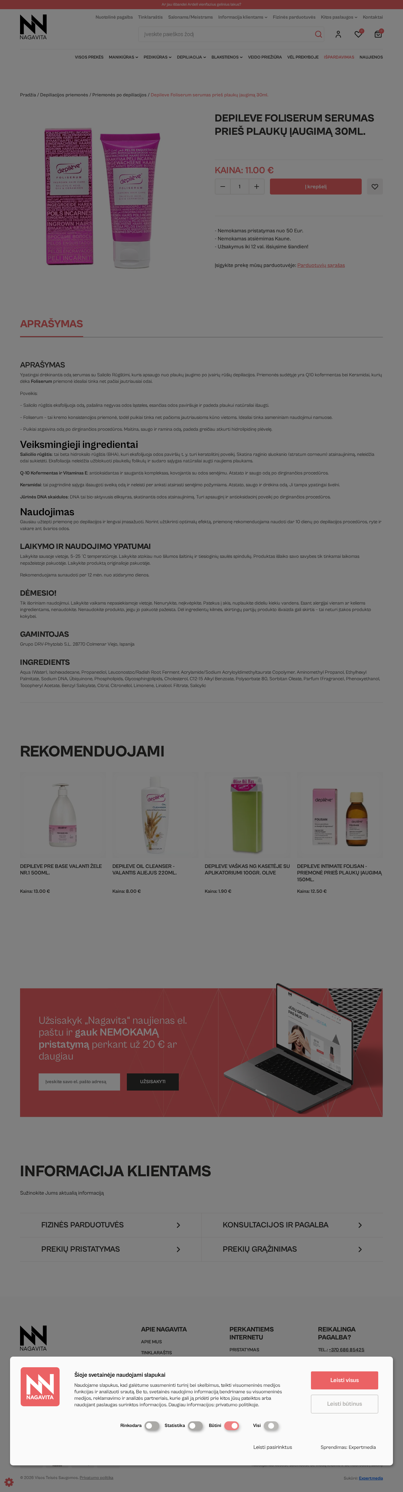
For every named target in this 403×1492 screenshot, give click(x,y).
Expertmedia (362, 1447)
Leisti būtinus (344, 1404)
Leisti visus (344, 1380)
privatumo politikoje (237, 1405)
